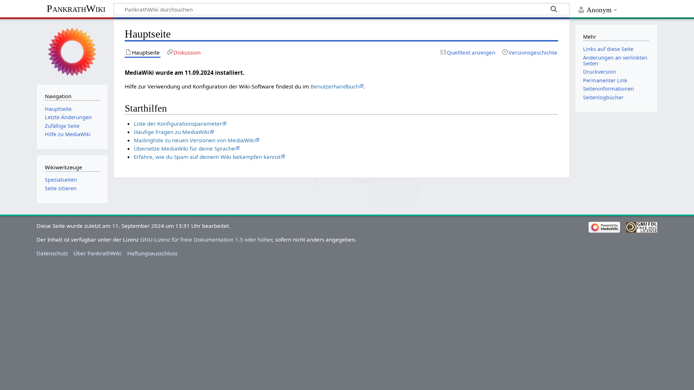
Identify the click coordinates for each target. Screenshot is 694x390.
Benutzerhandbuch (334, 86)
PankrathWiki (76, 8)
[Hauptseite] (72, 51)
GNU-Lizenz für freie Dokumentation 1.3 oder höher (206, 239)
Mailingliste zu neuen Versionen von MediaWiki (194, 140)
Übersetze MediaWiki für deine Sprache (184, 148)
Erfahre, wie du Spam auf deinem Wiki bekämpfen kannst (207, 156)
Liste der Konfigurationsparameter (178, 123)
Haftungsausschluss (152, 253)
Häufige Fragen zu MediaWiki (171, 131)
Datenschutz (52, 253)
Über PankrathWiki (97, 253)
